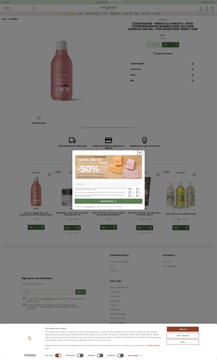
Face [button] (80, 13)
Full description (137, 63)
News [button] (59, 13)
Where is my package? (119, 262)
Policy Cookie (154, 345)
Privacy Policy (89, 207)
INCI (132, 80)
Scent (133, 75)
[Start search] (34, 8)
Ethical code (115, 309)
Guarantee (114, 305)
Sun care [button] (146, 13)
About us (167, 262)
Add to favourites (165, 54)
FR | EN (6, 2)
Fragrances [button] (115, 13)
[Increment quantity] (158, 44)
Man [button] (137, 13)
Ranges (156, 13)
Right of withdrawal (118, 314)
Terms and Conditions (119, 287)
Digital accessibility (117, 323)
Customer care (207, 2)
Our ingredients (169, 266)
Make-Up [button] (127, 13)
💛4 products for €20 (100, 2)
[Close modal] (139, 152)
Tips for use (135, 69)
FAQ (111, 266)
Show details (133, 355)
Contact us (114, 271)
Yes (133, 189)
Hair (4, 19)
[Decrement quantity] (147, 44)
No (140, 189)
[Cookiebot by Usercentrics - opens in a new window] (30, 355)
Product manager (117, 318)
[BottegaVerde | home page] (108, 8)
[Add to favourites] (49, 174)
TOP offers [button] (70, 13)
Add (165, 45)
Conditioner (13, 19)
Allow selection (183, 336)
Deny (183, 342)
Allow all (182, 329)
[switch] (80, 355)
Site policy (114, 296)
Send (79, 292)
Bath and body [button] (92, 13)
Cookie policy (115, 301)
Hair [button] (104, 13)
